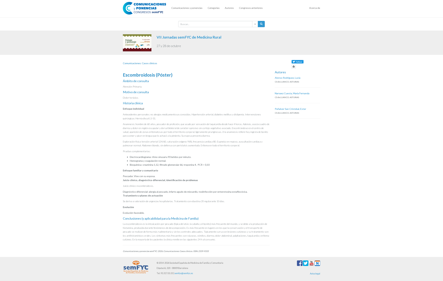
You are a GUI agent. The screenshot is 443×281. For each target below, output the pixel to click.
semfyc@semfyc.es (183, 273)
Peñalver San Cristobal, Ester (290, 108)
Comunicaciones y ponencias (186, 7)
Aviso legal (315, 273)
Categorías (214, 7)
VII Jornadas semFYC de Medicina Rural (189, 37)
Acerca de (314, 7)
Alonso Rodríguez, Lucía (287, 77)
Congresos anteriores (251, 7)
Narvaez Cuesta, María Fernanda (292, 93)
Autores (229, 7)
